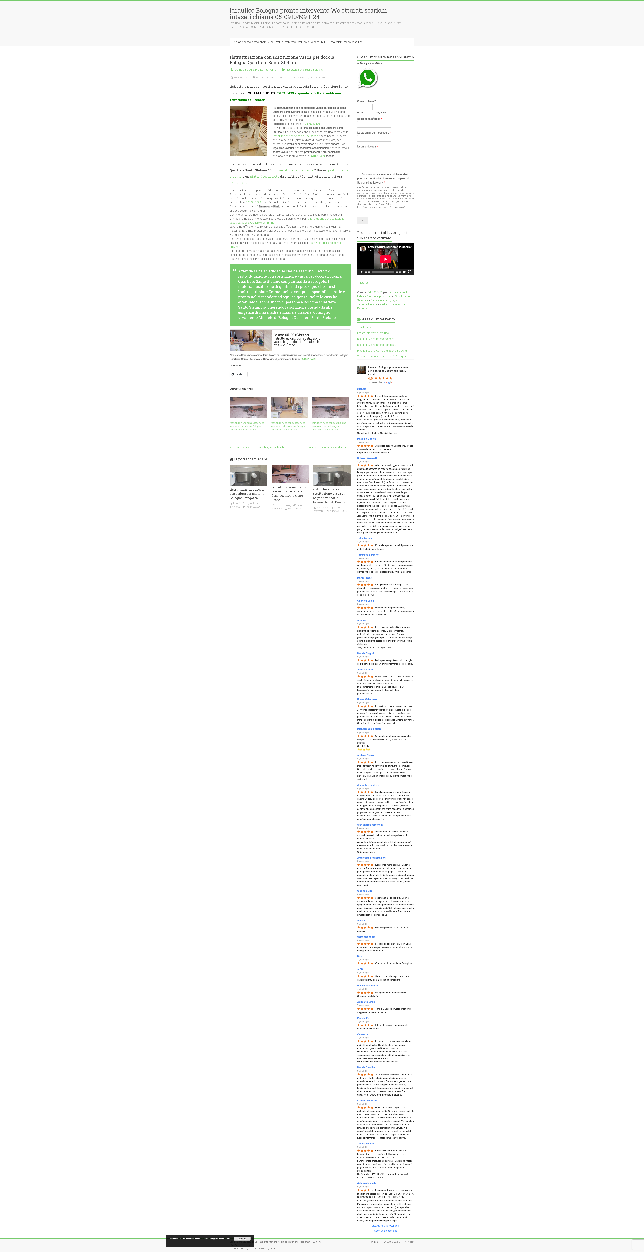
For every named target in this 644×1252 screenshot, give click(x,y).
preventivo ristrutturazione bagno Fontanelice (258, 447)
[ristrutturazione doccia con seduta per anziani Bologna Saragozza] (248, 466)
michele (361, 388)
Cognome (381, 112)
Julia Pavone (364, 538)
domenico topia (366, 936)
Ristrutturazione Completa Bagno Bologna (382, 350)
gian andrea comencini (370, 824)
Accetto (242, 1238)
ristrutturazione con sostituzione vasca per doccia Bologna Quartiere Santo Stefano (292, 77)
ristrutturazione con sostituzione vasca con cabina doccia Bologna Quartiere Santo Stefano (288, 426)
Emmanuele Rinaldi (368, 985)
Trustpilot (362, 282)
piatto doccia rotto (264, 176)
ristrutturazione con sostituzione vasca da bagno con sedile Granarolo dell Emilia (329, 495)
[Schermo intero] (410, 272)
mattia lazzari (364, 577)
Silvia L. (361, 920)
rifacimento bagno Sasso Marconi (329, 447)
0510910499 (285, 93)
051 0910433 (375, 292)
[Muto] (404, 272)
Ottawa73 (362, 1034)
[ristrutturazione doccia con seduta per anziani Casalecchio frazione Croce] (290, 466)
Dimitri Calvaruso (367, 699)
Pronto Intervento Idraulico (373, 333)
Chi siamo (374, 1242)
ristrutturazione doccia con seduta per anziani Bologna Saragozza (247, 493)
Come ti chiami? (367, 101)
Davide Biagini (365, 653)
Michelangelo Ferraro (369, 729)
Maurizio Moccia (366, 438)
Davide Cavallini (366, 1067)
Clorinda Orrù (365, 890)
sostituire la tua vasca (295, 170)
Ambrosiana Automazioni (371, 857)
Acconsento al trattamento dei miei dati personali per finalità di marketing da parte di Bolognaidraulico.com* (383, 178)
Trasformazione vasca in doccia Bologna (381, 356)
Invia (362, 220)
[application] (385, 259)
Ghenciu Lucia (365, 600)
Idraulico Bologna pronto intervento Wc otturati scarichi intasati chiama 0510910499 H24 (308, 13)
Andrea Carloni (365, 669)
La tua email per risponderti (374, 132)
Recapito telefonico (369, 118)
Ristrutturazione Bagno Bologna (304, 69)
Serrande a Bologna (382, 300)
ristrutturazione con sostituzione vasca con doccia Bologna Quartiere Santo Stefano (329, 426)
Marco (360, 956)
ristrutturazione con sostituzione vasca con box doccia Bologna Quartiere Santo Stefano (247, 426)
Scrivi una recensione (385, 1230)
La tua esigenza (367, 146)
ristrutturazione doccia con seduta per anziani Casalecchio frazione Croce (289, 493)
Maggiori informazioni (220, 1238)
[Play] (361, 272)
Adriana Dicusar (366, 755)
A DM (360, 969)
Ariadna (361, 620)
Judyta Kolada (365, 1143)
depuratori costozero (369, 785)
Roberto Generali (367, 458)
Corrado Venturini (367, 1100)
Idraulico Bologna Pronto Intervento (255, 69)
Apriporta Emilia (366, 1001)
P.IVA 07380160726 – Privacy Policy (398, 1242)
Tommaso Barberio (368, 554)
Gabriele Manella (366, 1183)
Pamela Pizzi (364, 1018)
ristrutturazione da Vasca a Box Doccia (295, 136)
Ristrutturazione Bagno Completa (376, 344)
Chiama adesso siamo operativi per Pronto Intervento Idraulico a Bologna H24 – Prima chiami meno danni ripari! (298, 42)
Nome (360, 112)
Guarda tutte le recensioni (385, 1225)
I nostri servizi (365, 327)
